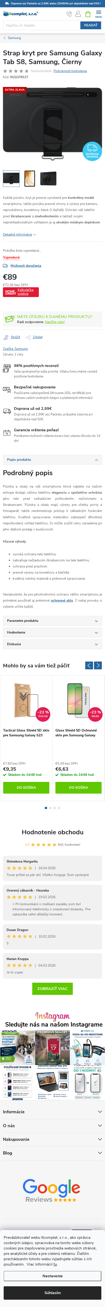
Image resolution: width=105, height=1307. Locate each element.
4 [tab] (59, 808)
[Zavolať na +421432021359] (69, 14)
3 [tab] (54, 808)
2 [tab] (50, 808)
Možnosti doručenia (25, 265)
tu (55, 1264)
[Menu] (98, 13)
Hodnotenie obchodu (53, 832)
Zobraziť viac (52, 988)
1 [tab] (46, 808)
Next (98, 665)
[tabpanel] (26, 738)
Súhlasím (52, 1293)
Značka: (15, 349)
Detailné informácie (17, 234)
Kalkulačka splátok (25, 292)
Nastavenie (52, 1276)
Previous (89, 665)
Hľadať (90, 25)
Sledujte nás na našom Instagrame (54, 1025)
